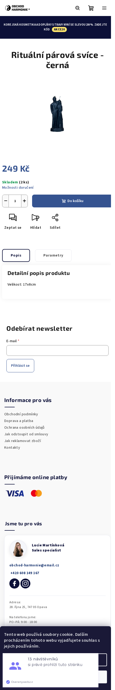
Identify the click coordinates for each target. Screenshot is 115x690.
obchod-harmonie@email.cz (34, 565)
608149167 (24, 573)
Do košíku (75, 201)
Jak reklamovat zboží (22, 441)
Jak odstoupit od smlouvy (26, 434)
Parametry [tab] (53, 255)
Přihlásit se (20, 365)
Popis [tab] (16, 255)
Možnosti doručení (18, 187)
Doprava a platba (18, 421)
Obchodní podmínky (21, 414)
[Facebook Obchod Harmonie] (14, 583)
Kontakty (12, 447)
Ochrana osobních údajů (24, 427)
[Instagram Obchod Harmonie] (25, 583)
